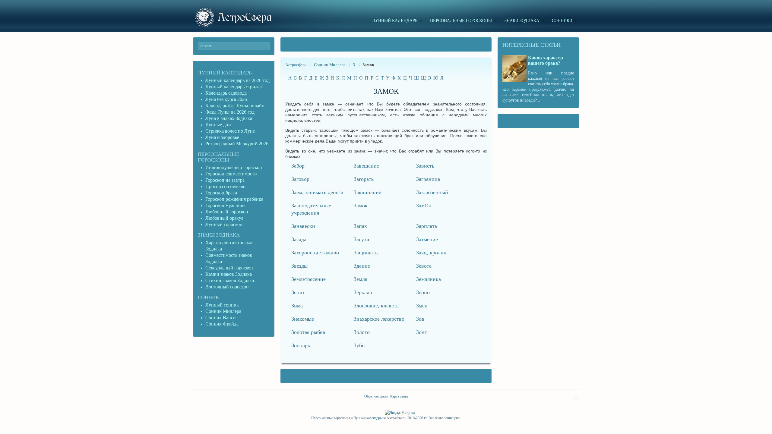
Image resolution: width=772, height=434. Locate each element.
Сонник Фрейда (222, 323)
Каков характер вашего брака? (545, 60)
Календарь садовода (226, 93)
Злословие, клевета (376, 306)
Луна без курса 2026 (226, 99)
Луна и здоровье (222, 137)
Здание (362, 266)
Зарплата (426, 226)
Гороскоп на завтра (225, 180)
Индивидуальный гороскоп (233, 167)
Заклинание (367, 192)
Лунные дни (218, 124)
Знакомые (302, 319)
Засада (298, 239)
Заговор (300, 179)
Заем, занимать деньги (317, 192)
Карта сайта (399, 396)
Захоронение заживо (315, 253)
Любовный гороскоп (226, 211)
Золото (362, 332)
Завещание (366, 166)
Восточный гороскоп (227, 286)
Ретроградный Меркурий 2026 (237, 143)
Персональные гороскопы (218, 157)
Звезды (299, 266)
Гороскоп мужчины (225, 205)
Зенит (298, 292)
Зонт (421, 332)
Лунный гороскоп (223, 224)
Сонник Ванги (220, 317)
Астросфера (295, 65)
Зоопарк (300, 345)
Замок (361, 206)
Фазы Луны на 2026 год (230, 112)
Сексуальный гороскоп (229, 267)
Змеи (422, 306)
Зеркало (363, 292)
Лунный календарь (225, 73)
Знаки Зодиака (219, 235)
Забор (298, 166)
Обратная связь (376, 396)
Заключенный (432, 192)
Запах (360, 226)
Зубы (359, 345)
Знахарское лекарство (379, 319)
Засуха (361, 239)
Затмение (427, 239)
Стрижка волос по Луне (230, 131)
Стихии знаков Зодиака (229, 280)
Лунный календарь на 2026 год (237, 80)
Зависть (425, 166)
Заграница (428, 179)
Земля (360, 279)
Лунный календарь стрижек (234, 86)
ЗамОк (423, 206)
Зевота (424, 266)
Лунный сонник (222, 304)
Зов (420, 319)
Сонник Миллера (329, 65)
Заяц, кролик (431, 253)
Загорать (364, 179)
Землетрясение (308, 279)
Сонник (208, 297)
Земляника (428, 279)
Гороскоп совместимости (231, 173)
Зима (297, 306)
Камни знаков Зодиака (228, 274)
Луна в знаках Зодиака (228, 118)
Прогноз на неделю (225, 186)
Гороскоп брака (221, 192)
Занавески (303, 226)
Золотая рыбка (308, 332)
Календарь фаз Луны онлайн (234, 105)
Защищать (366, 253)
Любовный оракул (224, 218)
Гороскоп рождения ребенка (234, 199)
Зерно (423, 292)
